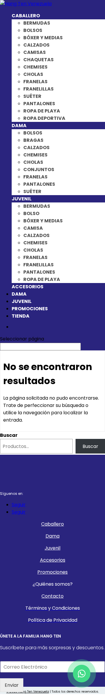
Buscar (9, 435)
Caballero (26, 15)
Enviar (12, 685)
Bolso (31, 213)
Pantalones (39, 103)
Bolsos (32, 30)
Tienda (20, 316)
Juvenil (22, 198)
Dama (19, 125)
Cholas (33, 74)
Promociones (30, 308)
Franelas (35, 81)
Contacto (52, 596)
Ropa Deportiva (44, 118)
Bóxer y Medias (43, 37)
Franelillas (38, 89)
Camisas (34, 52)
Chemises (35, 67)
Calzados (36, 45)
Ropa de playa (41, 279)
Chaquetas (38, 59)
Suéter (32, 96)
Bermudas (36, 23)
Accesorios (27, 286)
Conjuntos (38, 169)
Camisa (33, 228)
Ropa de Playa (41, 111)
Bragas (33, 140)
